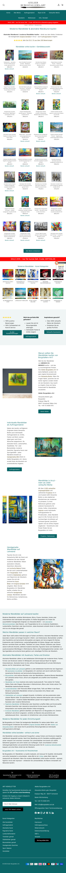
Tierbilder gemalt (8, 836)
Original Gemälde (25, 37)
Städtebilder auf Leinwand (13, 695)
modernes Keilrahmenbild (53, 745)
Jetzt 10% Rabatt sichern (13, 809)
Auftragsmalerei (29, 13)
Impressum (38, 822)
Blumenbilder (9, 675)
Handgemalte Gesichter (10, 845)
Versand (37, 836)
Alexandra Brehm (46, 376)
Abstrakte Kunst (8, 828)
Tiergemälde (14, 572)
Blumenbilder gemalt (9, 842)
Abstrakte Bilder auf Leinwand (15, 669)
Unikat (41, 756)
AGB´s (37, 834)
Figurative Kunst (8, 831)
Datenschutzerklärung (42, 831)
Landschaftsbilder (11, 688)
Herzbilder (6, 851)
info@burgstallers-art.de (46, 804)
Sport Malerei (7, 848)
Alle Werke (17, 13)
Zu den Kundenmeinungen (12, 332)
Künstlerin (21, 18)
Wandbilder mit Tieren (12, 682)
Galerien (41, 510)
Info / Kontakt (43, 18)
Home (8, 13)
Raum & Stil (41, 13)
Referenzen (31, 18)
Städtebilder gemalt (9, 839)
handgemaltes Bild (13, 457)
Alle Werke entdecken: (33, 251)
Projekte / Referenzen (48, 536)
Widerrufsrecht (39, 828)
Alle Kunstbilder (8, 822)
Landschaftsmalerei (9, 834)
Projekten (49, 493)
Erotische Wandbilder (12, 711)
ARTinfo (31, 25)
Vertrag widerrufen (43, 840)
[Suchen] (4, 5)
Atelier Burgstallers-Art (48, 370)
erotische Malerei (15, 568)
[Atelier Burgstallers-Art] (33, 5)
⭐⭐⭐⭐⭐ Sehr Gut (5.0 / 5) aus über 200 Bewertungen (33, 40)
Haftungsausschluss (41, 825)
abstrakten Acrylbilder (15, 671)
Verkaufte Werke (54, 13)
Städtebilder (17, 575)
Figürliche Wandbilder (12, 704)
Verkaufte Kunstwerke (53, 332)
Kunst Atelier (45, 411)
